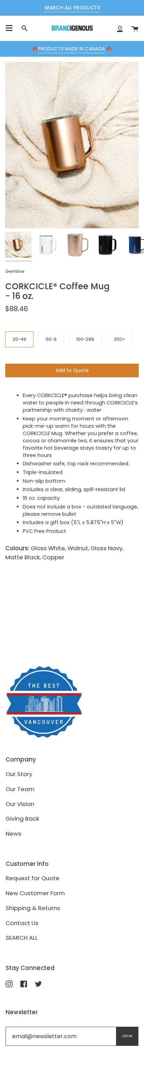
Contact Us (22, 923)
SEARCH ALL (22, 937)
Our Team (20, 789)
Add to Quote (72, 370)
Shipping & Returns (33, 908)
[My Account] (120, 28)
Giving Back (22, 818)
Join (127, 1036)
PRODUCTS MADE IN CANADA (71, 49)
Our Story (19, 774)
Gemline (14, 271)
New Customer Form (35, 893)
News (13, 833)
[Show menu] (9, 28)
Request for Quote (32, 878)
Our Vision (20, 804)
